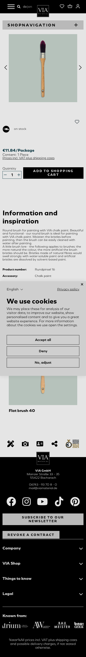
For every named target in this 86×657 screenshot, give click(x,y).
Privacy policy (68, 289)
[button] (15, 289)
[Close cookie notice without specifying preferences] (82, 284)
